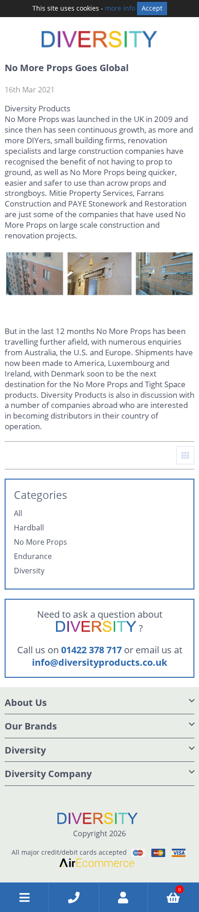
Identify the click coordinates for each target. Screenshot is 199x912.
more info (120, 8)
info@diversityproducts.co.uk (99, 662)
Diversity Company (48, 773)
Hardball (29, 528)
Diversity (29, 571)
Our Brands (31, 726)
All (18, 513)
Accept (152, 8)
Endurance (33, 556)
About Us (26, 702)
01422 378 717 (91, 650)
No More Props (40, 542)
